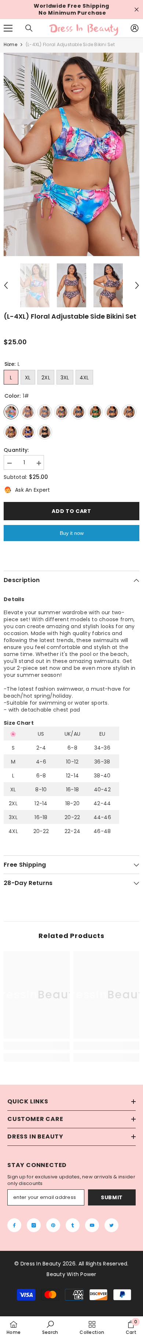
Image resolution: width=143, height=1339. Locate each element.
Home (10, 44)
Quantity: (16, 450)
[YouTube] (92, 1225)
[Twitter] (111, 1225)
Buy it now (72, 533)
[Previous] (5, 285)
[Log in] (134, 28)
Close (136, 9)
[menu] (8, 28)
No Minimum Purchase (72, 13)
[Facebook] (14, 1225)
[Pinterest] (53, 1225)
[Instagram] (34, 1225)
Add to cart (71, 511)
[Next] (137, 285)
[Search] (29, 28)
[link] (37, 1046)
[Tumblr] (73, 1225)
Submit (112, 1197)
